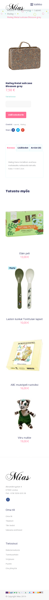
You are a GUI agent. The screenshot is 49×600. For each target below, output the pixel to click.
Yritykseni (10, 559)
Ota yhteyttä (11, 568)
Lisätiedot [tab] (23, 148)
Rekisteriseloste (13, 550)
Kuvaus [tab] (11, 148)
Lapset (37, 10)
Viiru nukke (24, 437)
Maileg (23, 124)
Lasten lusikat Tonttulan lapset (24, 319)
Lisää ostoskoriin (16, 114)
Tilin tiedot (10, 525)
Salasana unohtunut (14, 530)
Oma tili (9, 516)
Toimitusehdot (12, 554)
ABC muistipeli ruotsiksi (24, 384)
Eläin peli (24, 253)
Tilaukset (9, 520)
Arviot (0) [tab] (36, 148)
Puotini (9, 563)
